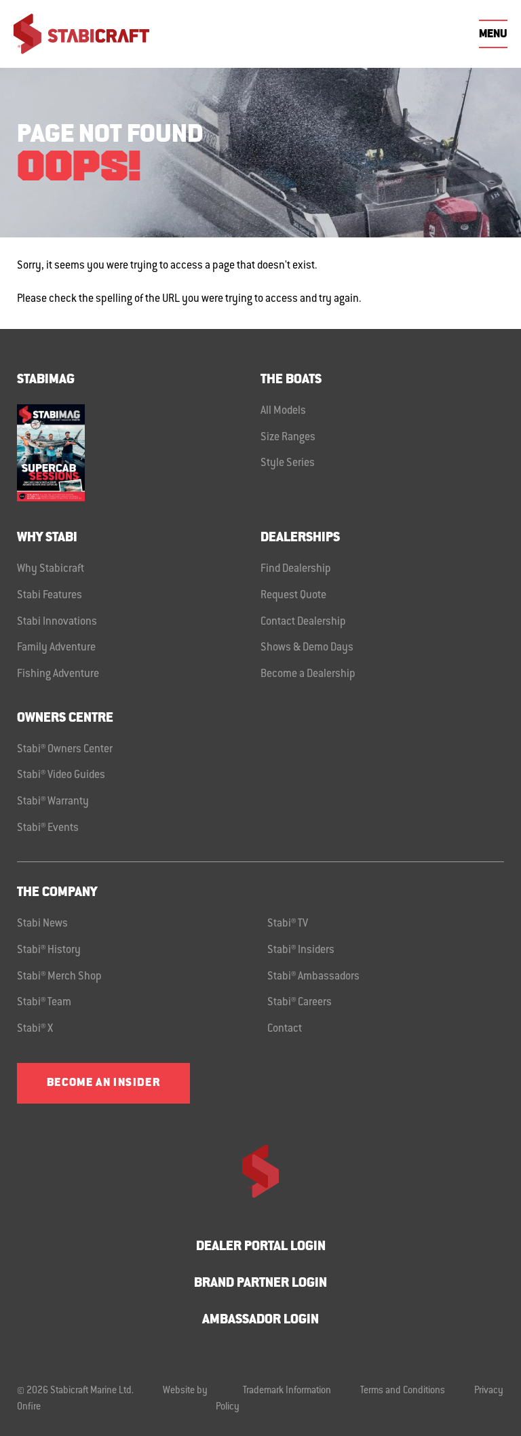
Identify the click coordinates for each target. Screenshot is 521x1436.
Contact (284, 1029)
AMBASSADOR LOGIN (260, 1320)
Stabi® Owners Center (65, 749)
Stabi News (42, 924)
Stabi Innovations (57, 622)
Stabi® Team (44, 1002)
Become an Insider (103, 1083)
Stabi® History (49, 950)
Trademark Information (287, 1391)
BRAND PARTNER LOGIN (260, 1284)
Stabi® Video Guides (61, 775)
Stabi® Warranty (53, 802)
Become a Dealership (307, 674)
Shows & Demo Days (306, 648)
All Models (283, 411)
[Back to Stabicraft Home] (81, 34)
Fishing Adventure (58, 674)
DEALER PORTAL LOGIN (261, 1247)
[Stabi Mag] (138, 452)
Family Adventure (56, 648)
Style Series (287, 463)
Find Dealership (295, 569)
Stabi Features (49, 595)
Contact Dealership (303, 622)
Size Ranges (287, 437)
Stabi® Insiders (300, 950)
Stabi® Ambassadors (313, 977)
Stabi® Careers (299, 1002)
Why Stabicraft (50, 569)
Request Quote (293, 595)
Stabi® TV (287, 924)
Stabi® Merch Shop (59, 977)
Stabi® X (35, 1029)
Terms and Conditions (402, 1391)
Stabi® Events (48, 828)
